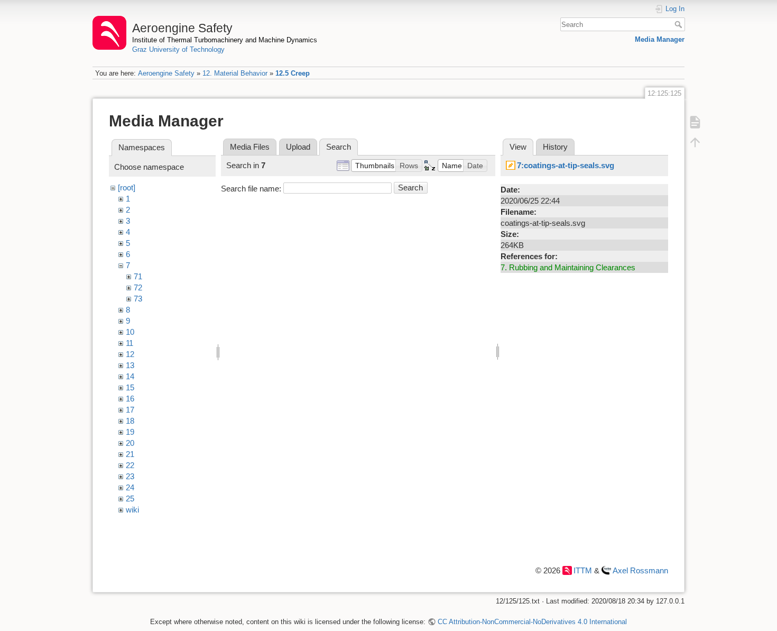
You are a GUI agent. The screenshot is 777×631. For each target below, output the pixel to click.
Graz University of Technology (178, 49)
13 (130, 365)
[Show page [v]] (695, 122)
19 (130, 431)
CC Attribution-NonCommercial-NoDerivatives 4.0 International (532, 622)
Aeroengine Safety (166, 73)
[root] (126, 187)
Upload (298, 146)
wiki (132, 509)
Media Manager (659, 39)
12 (130, 354)
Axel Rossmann (640, 570)
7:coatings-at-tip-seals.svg (565, 165)
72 (138, 287)
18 (130, 420)
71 (138, 276)
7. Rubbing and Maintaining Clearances (568, 267)
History (555, 146)
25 (130, 498)
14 (130, 376)
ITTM (583, 570)
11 (129, 343)
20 (130, 442)
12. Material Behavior (234, 73)
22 (130, 465)
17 (130, 409)
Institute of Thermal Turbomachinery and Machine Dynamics (224, 40)
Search (679, 24)
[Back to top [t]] (695, 142)
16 (130, 398)
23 (130, 476)
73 (138, 298)
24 (130, 487)
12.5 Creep (292, 73)
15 (130, 387)
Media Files (250, 146)
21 (130, 454)
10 (130, 331)
